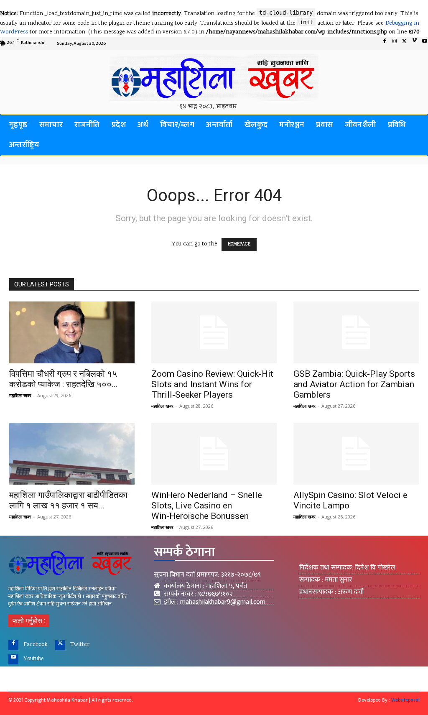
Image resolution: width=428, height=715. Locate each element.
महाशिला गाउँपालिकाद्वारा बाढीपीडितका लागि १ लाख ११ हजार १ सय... (68, 500)
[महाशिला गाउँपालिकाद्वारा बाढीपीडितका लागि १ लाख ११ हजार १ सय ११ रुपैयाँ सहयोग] (72, 454)
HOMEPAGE (239, 244)
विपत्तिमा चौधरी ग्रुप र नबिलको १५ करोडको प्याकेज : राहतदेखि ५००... (63, 379)
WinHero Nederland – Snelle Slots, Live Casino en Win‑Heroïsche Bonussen (206, 505)
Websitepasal (405, 700)
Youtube (33, 659)
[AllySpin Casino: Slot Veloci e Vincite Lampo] (356, 454)
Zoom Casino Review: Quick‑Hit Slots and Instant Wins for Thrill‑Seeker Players (212, 384)
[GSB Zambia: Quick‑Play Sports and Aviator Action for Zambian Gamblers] (356, 332)
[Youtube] (13, 659)
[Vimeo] (415, 43)
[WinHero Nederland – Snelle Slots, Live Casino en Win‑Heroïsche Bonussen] (214, 454)
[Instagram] (395, 43)
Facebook (35, 645)
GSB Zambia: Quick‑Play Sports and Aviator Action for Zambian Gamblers (354, 384)
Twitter (79, 645)
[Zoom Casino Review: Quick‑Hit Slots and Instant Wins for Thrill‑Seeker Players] (214, 332)
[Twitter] (405, 43)
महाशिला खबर (20, 395)
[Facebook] (385, 43)
